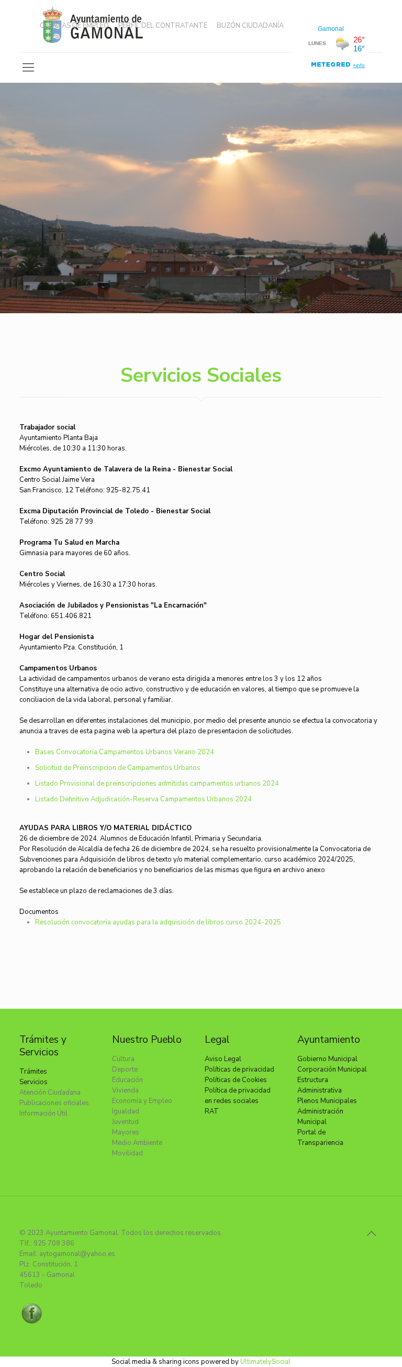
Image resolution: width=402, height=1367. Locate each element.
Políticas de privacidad (239, 1069)
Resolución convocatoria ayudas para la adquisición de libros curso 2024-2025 (158, 922)
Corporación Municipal (332, 1069)
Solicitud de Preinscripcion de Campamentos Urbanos (117, 768)
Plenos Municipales (327, 1101)
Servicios (33, 1082)
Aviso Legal (223, 1059)
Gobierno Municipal (327, 1059)
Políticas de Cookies (236, 1080)
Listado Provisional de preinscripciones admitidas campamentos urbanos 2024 (157, 783)
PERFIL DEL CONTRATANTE (162, 26)
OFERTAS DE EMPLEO (74, 26)
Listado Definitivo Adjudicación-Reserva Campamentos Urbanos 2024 (143, 799)
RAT (212, 1111)
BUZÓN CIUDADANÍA (250, 26)
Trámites (33, 1071)
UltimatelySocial (265, 1361)
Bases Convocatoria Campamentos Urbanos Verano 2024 (124, 752)
